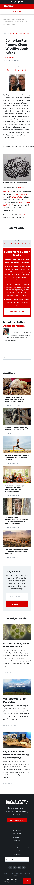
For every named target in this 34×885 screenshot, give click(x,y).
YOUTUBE (22, 215)
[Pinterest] (25, 70)
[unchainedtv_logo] (17, 800)
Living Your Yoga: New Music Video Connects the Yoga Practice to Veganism (17, 458)
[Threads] (22, 70)
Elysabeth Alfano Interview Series (14, 19)
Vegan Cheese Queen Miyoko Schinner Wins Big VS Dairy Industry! (16, 754)
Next (28, 358)
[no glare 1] (17, 75)
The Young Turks (16, 197)
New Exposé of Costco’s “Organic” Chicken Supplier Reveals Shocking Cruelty (14, 400)
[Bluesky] (11, 70)
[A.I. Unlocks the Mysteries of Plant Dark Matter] (17, 625)
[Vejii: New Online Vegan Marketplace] (17, 680)
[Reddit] (15, 70)
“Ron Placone (7, 192)
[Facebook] (4, 70)
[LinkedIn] (18, 70)
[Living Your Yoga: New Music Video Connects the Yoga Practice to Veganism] (17, 437)
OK (27, 881)
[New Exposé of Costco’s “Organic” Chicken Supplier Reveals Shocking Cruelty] (17, 379)
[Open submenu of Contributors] (28, 847)
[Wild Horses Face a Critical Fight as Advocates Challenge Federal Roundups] (17, 531)
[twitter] (15, 2)
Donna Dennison (9, 57)
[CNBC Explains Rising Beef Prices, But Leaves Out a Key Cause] (17, 409)
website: (21, 187)
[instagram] (19, 2)
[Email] (29, 70)
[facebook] (10, 867)
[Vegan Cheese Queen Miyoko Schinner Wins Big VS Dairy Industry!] (17, 733)
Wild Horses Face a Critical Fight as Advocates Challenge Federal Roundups (16, 551)
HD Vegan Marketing (20, 876)
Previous (7, 358)
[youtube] (22, 2)
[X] (7, 70)
